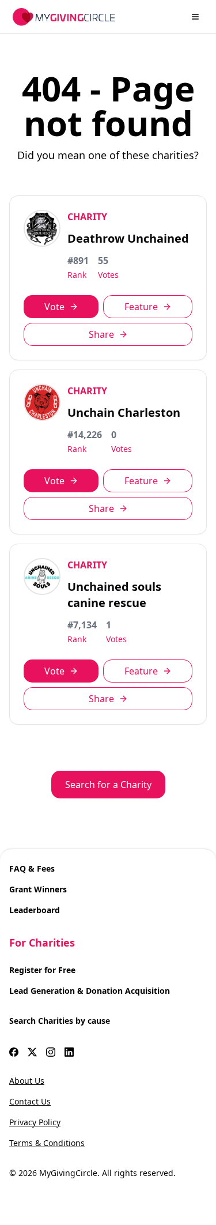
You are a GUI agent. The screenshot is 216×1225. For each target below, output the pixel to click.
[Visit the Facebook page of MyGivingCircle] (13, 1052)
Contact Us (30, 1101)
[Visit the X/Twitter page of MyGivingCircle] (32, 1052)
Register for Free (42, 969)
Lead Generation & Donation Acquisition (89, 990)
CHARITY (87, 216)
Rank (76, 274)
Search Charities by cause (59, 1020)
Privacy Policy (34, 1122)
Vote (54, 306)
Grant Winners (38, 889)
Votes (108, 274)
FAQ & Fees (32, 868)
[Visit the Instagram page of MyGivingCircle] (50, 1052)
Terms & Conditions (47, 1142)
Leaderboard (34, 909)
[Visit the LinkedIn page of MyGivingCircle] (69, 1052)
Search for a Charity (108, 784)
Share (101, 334)
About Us (26, 1080)
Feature (141, 306)
